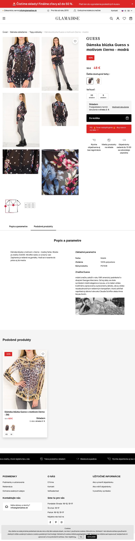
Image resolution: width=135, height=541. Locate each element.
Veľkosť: (90, 89)
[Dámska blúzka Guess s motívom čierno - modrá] (7, 428)
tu (75, 537)
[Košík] (130, 18)
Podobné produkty (43, 226)
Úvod (5, 32)
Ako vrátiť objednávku (102, 486)
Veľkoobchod (53, 491)
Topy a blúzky (36, 32)
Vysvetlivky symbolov (102, 491)
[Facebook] (50, 522)
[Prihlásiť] (117, 18)
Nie (81, 537)
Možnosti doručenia (120, 107)
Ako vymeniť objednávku (103, 482)
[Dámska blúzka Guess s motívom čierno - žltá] (13, 428)
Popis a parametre (18, 226)
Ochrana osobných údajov (14, 491)
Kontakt (114, 10)
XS (6, 434)
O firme (51, 482)
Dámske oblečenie (18, 32)
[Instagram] (61, 522)
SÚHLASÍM (91, 537)
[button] (132, 3)
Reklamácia (7, 486)
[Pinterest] (56, 522)
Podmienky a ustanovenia (13, 482)
